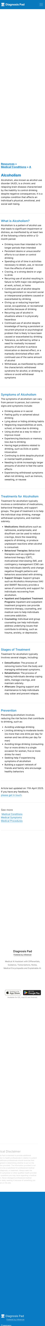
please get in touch (11, 795)
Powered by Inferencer (23, 955)
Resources (8, 163)
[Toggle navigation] (41, 4)
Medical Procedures (12, 820)
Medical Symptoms (11, 817)
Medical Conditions (13, 167)
